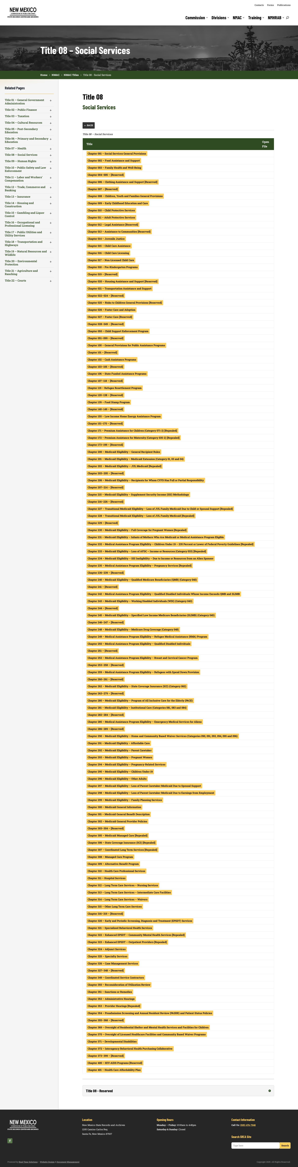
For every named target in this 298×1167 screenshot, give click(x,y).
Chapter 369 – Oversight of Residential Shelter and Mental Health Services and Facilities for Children (148, 1027)
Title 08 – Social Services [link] (21, 155)
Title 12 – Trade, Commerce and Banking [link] (25, 188)
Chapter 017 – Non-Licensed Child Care (111, 260)
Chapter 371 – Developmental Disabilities (112, 1041)
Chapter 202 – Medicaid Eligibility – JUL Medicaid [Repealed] (124, 466)
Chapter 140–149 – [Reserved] (105, 409)
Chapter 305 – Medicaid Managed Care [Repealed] (117, 835)
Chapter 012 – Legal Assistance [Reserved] (113, 224)
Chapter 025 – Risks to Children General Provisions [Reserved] (125, 302)
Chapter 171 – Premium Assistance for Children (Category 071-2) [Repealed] (132, 430)
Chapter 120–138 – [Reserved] (105, 395)
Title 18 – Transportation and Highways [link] (23, 243)
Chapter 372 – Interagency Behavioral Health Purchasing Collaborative (130, 1048)
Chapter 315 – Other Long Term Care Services (115, 906)
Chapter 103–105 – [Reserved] (105, 366)
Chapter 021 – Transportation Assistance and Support (119, 288)
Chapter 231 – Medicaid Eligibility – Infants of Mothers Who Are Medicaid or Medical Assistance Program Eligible (156, 537)
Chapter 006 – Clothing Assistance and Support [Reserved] (122, 182)
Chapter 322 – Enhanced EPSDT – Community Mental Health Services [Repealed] (136, 934)
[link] (22, 17)
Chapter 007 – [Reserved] (103, 189)
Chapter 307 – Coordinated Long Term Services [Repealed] (122, 849)
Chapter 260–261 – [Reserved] (105, 679)
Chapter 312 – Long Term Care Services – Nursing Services (123, 885)
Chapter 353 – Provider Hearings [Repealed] (114, 1006)
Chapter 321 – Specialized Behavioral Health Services (120, 928)
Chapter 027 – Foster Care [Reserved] (110, 316)
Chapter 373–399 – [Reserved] (106, 1055)
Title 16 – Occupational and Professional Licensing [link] (22, 224)
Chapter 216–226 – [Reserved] (105, 501)
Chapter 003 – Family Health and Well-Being (114, 167)
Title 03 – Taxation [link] (17, 116)
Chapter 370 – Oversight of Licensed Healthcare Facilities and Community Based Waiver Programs (147, 1034)
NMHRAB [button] (274, 17)
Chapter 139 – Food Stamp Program (109, 402)
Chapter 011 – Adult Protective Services (111, 217)
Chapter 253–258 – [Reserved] (106, 665)
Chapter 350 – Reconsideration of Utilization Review (119, 984)
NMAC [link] (237, 17)
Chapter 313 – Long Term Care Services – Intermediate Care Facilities (129, 892)
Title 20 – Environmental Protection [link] (21, 262)
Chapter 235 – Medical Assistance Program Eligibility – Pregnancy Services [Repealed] (140, 565)
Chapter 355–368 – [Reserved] (106, 1020)
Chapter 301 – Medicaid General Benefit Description (119, 814)
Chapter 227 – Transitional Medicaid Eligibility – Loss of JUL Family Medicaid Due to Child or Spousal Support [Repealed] (160, 508)
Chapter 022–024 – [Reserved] (106, 295)
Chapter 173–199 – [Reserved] (105, 444)
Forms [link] (270, 5)
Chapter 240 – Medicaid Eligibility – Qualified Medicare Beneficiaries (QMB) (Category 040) (142, 579)
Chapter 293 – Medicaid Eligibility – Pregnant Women (120, 757)
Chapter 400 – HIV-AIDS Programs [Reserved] (115, 1062)
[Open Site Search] (287, 17)
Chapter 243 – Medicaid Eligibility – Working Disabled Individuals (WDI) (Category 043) (140, 601)
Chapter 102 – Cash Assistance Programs (112, 359)
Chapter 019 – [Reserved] (102, 274)
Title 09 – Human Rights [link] (20, 161)
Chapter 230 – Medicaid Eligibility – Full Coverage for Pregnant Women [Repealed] (137, 530)
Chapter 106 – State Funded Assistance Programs (117, 373)
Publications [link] (284, 5)
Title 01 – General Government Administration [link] (24, 101)
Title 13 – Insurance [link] (17, 196)
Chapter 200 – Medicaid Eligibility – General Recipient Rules (124, 451)
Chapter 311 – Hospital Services (106, 878)
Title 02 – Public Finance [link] (21, 110)
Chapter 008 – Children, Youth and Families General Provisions (125, 196)
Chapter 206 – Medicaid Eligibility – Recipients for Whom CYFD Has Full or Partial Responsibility (146, 480)
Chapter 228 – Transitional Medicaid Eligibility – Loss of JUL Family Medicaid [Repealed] (141, 515)
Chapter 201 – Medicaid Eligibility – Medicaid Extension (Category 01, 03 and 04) (136, 459)
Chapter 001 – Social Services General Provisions (117, 153)
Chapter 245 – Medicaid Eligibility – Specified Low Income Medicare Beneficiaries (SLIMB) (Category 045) (151, 615)
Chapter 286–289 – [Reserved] (106, 728)
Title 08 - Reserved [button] (99, 1091)
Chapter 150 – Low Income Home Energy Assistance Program (124, 416)
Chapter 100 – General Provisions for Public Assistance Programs (126, 345)
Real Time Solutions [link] (28, 1162)
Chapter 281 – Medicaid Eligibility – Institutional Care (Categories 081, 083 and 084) (137, 707)
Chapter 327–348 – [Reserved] (106, 970)
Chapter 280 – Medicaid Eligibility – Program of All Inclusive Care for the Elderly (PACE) (140, 700)
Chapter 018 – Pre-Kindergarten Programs (113, 267)
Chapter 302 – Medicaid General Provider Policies (117, 821)
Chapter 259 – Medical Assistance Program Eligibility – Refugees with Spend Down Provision (143, 672)
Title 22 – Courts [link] (15, 280)
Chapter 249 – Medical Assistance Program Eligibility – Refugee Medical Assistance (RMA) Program (147, 636)
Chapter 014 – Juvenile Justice (106, 238)
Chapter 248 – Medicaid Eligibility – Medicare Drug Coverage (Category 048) (133, 629)
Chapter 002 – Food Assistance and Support (114, 160)
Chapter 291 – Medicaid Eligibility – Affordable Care (119, 743)
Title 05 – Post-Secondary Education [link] (21, 130)
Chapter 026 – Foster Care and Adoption (111, 309)
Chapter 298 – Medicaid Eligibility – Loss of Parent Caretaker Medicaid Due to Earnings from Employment (151, 792)
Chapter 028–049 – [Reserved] (106, 324)
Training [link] (254, 17)
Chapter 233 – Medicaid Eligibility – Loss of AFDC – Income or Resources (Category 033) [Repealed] (147, 551)
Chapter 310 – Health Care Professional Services (116, 871)
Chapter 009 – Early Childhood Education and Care (118, 203)
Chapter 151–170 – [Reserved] (105, 423)
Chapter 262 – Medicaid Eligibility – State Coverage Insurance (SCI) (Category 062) (137, 686)
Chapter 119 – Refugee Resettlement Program (115, 388)
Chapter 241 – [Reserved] (102, 586)
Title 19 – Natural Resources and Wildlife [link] (26, 253)
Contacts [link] (259, 5)
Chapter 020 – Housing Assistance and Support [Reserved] (122, 281)
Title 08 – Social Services (98, 134)
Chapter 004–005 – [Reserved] (106, 174)
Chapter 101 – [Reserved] (102, 352)
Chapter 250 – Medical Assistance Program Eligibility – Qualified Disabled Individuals (139, 643)
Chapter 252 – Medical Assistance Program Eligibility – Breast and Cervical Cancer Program (143, 657)
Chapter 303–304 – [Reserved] (106, 828)
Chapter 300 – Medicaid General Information (114, 807)
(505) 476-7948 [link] (248, 1125)
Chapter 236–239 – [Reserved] (106, 572)
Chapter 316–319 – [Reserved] (105, 913)
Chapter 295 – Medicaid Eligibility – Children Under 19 (120, 771)
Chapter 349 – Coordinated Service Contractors (116, 977)
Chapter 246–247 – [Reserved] (106, 622)
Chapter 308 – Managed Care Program (110, 856)
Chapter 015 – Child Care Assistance (109, 245)
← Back (88, 125)
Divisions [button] (219, 17)
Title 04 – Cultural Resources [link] (23, 122)
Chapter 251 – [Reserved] (102, 650)
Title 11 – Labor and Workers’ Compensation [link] (24, 178)
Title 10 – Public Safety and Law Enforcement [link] (25, 169)
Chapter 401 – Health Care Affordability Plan (114, 1069)
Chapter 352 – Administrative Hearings (111, 998)
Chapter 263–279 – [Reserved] (106, 693)
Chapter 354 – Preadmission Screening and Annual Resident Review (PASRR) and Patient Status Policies (150, 1013)
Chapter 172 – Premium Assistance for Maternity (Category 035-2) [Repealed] (134, 437)
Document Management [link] (68, 1162)
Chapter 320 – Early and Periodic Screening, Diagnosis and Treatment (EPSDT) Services (140, 920)
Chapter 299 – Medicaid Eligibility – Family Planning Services (125, 800)
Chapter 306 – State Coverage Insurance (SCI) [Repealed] (121, 842)
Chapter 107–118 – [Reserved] (105, 380)
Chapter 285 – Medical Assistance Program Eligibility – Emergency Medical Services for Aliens (145, 721)
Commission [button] (195, 17)
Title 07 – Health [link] (15, 148)
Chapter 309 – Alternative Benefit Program (113, 863)
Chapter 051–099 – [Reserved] (105, 338)
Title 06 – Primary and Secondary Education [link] (26, 140)
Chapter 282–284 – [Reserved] (106, 714)
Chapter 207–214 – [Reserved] (105, 487)
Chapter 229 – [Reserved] (103, 522)
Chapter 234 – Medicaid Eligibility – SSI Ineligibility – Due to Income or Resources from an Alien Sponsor (150, 558)
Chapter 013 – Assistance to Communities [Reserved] (119, 231)
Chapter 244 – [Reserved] (103, 608)
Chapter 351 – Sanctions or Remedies (110, 991)
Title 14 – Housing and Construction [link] (19, 204)
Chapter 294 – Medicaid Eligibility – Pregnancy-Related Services (126, 764)
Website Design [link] (47, 1162)
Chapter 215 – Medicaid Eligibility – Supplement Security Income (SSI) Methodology (138, 494)
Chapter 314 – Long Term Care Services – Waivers (117, 899)
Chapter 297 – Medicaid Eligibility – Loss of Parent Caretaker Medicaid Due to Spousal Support (144, 785)
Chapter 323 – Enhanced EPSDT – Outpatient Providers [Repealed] (127, 942)
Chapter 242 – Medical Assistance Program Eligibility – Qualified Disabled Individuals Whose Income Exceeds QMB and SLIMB (164, 594)
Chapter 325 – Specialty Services (107, 956)
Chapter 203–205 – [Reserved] (106, 473)
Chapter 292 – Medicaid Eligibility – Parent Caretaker (120, 750)
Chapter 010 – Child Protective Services (111, 210)
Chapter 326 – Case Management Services (113, 963)
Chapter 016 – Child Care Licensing (108, 253)
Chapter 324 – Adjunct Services (107, 949)
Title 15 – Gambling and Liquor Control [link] (24, 214)
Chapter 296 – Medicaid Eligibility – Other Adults (117, 778)
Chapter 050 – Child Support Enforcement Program (118, 331)
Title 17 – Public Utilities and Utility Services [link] (23, 233)
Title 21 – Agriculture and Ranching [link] (21, 272)
